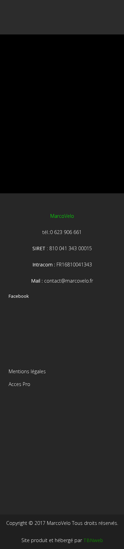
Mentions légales (27, 371)
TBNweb (93, 540)
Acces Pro (19, 384)
